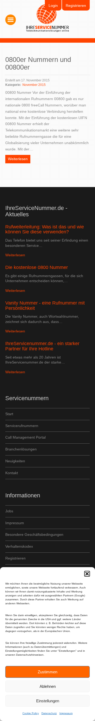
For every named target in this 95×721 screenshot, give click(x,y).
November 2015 (34, 85)
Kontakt (11, 473)
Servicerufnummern (21, 426)
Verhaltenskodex (19, 546)
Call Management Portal (25, 437)
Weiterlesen (18, 159)
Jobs (9, 511)
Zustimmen (47, 672)
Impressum (66, 713)
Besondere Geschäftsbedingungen (34, 534)
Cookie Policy (30, 713)
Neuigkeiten (15, 461)
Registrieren (76, 5)
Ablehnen (48, 686)
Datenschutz (49, 713)
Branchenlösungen (21, 449)
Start (9, 414)
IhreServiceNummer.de (47, 18)
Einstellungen (47, 701)
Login (53, 5)
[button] (87, 573)
